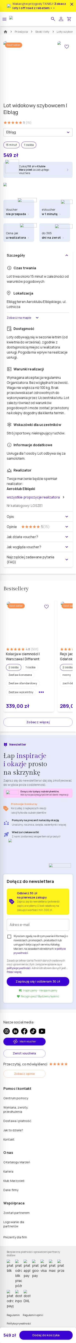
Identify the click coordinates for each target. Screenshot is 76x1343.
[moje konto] (61, 19)
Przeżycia (21, 31)
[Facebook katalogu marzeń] (24, 1031)
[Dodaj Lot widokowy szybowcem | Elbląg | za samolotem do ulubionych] (66, 47)
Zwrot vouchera (24, 1053)
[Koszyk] (69, 19)
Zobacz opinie (24, 1074)
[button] (53, 19)
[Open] (68, 132)
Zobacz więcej (38, 722)
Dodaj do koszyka (46, 1335)
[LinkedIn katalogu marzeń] (15, 1031)
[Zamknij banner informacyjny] (72, 4)
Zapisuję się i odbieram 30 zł (38, 981)
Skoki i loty (42, 31)
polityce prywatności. (19, 968)
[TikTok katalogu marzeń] (33, 1031)
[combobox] (34, 132)
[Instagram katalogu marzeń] (6, 1031)
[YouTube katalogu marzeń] (42, 1031)
